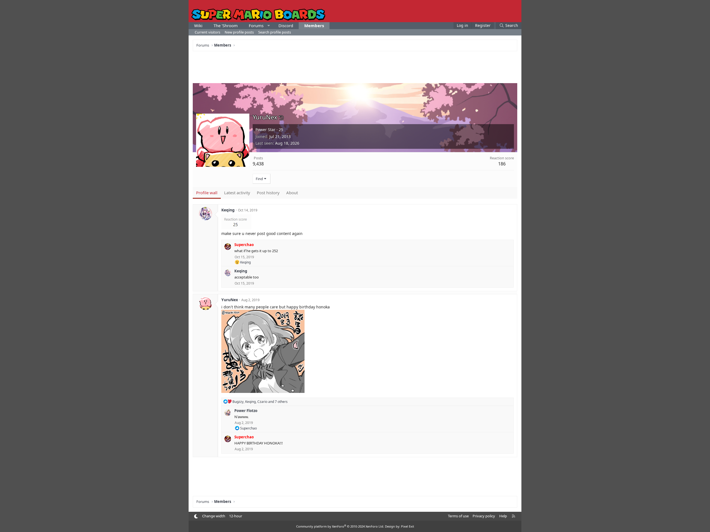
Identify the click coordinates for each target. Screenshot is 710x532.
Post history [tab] (268, 192)
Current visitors (207, 32)
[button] (268, 25)
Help (503, 515)
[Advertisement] (355, 66)
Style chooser (196, 516)
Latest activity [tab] (237, 192)
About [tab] (292, 192)
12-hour (235, 515)
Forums (256, 25)
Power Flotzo (245, 410)
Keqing (228, 210)
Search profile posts (274, 32)
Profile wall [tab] (206, 192)
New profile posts (239, 32)
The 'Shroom (226, 25)
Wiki (198, 25)
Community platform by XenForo (340, 526)
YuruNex (229, 299)
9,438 (258, 164)
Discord (285, 25)
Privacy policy (484, 515)
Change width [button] (213, 515)
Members (314, 25)
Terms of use (458, 515)
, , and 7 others (260, 401)
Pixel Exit (407, 526)
